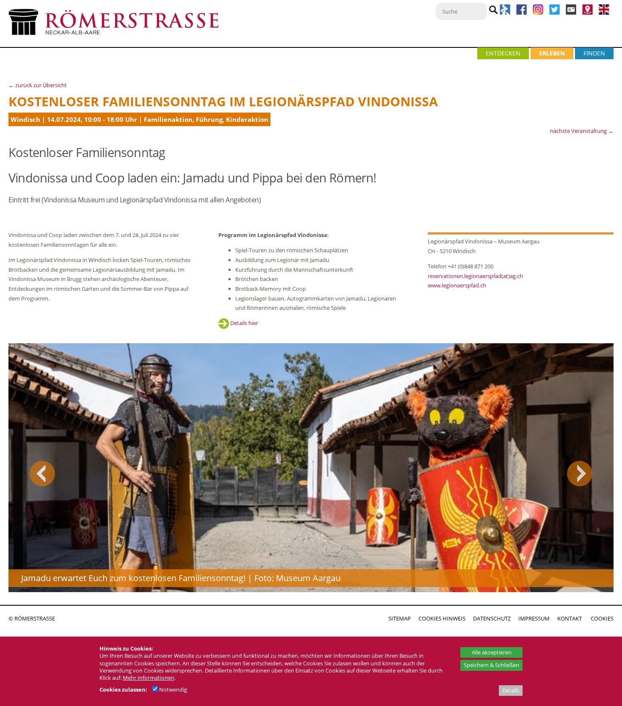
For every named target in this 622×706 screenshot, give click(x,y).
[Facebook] (521, 13)
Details (510, 690)
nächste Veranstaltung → (582, 131)
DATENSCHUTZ (492, 618)
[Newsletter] (571, 13)
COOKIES (602, 618)
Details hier (243, 323)
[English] (604, 13)
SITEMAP (399, 618)
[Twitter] (554, 13)
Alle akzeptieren (492, 652)
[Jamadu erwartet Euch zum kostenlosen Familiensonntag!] (311, 467)
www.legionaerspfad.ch (457, 285)
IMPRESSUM (534, 618)
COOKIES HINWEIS (441, 618)
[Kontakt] (587, 13)
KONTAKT (569, 618)
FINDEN (594, 53)
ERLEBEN (552, 53)
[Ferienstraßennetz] (505, 13)
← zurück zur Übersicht (37, 85)
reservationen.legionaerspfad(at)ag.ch (475, 276)
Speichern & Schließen (491, 665)
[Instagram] (539, 13)
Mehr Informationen (148, 677)
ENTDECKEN (503, 53)
